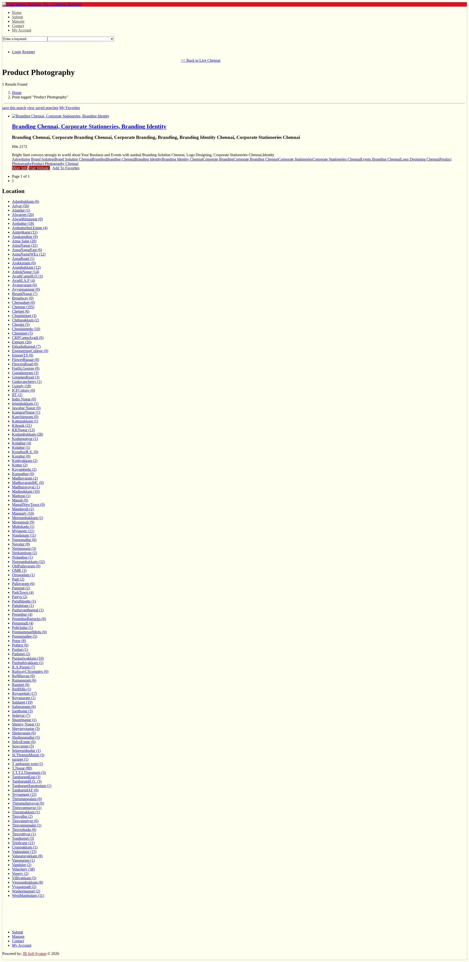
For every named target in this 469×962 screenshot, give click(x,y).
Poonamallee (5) (24, 636)
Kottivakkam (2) (24, 461)
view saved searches (42, 108)
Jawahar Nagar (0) (26, 408)
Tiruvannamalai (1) (26, 825)
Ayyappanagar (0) (26, 289)
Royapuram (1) (23, 698)
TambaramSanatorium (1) (31, 786)
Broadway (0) (22, 298)
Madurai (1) (21, 496)
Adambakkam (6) (25, 201)
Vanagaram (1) (23, 860)
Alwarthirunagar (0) (27, 219)
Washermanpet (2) (26, 891)
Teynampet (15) (24, 794)
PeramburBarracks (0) (29, 619)
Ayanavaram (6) (24, 285)
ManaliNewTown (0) (28, 504)
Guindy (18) (21, 386)
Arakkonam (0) (24, 263)
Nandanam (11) (24, 535)
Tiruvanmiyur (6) (25, 821)
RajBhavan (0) (23, 676)
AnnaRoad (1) (23, 258)
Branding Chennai (120, 159)
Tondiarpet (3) (23, 838)
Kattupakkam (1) (25, 421)
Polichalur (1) (22, 627)
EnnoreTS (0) (22, 355)
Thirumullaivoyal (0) (28, 803)
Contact (18, 26)
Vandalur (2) (21, 865)
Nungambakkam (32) (28, 562)
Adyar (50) (20, 206)
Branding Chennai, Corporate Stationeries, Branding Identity (89, 126)
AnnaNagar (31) (24, 245)
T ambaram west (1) (27, 764)
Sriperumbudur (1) (26, 750)
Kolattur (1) (21, 447)
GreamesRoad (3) (25, 377)
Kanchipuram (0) (25, 417)
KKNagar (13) (23, 430)
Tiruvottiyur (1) (24, 834)
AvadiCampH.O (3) (27, 276)
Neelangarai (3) (24, 548)
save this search (14, 108)
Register (28, 52)
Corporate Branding (218, 159)
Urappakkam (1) (24, 847)
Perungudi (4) (22, 623)
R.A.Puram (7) (23, 667)
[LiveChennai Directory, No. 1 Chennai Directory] (42, 4)
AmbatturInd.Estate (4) (29, 228)
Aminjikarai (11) (24, 232)
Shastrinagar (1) (24, 720)
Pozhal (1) (20, 649)
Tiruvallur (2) (22, 816)
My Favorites (69, 108)
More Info (20, 168)
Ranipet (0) (20, 685)
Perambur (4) (22, 614)
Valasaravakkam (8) (27, 856)
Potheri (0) (20, 645)
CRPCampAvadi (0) (27, 338)
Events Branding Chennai (380, 159)
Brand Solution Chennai (73, 159)
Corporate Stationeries (295, 159)
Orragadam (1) (23, 575)
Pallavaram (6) (23, 584)
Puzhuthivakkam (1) (27, 663)
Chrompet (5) (22, 333)
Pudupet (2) (21, 654)
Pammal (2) (21, 588)
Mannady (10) (23, 513)
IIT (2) (17, 395)
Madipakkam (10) (26, 491)
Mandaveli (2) (23, 509)
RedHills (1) (21, 689)
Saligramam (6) (24, 707)
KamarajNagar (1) (26, 412)
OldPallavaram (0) (26, 566)
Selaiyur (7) (21, 715)
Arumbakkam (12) (26, 267)
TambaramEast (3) (26, 777)
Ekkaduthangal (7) (26, 346)
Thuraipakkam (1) (26, 812)
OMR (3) (19, 570)
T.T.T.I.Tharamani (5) (29, 772)
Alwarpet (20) (23, 215)
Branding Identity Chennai (182, 159)
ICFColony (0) (23, 390)
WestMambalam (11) (28, 895)
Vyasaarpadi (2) (24, 887)
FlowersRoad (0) (25, 364)
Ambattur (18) (23, 223)
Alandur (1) (21, 210)
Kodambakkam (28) (27, 434)
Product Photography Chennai (55, 164)
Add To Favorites (65, 168)
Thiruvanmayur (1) (26, 808)
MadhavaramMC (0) (28, 483)
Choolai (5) (21, 324)
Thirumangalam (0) (27, 799)
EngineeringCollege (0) (30, 351)
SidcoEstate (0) (23, 742)
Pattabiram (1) (23, 606)
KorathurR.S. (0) (25, 452)
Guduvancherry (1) (27, 381)
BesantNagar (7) (24, 294)
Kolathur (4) (21, 443)
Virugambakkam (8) (27, 882)
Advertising (21, 159)
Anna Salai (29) (24, 241)
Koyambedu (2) (24, 469)
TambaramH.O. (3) (27, 781)
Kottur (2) (19, 465)
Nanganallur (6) (24, 540)
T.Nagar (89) (22, 768)
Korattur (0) (21, 456)
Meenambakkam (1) (27, 518)
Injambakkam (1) (25, 403)
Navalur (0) (21, 544)
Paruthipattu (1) (24, 601)
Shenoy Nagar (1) (26, 724)
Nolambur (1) (22, 557)
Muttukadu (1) (23, 526)
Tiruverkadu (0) (24, 830)
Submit (17, 17)
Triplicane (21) (23, 843)
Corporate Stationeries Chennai (336, 159)
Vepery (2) (20, 873)
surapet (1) (20, 759)
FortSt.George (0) (25, 368)
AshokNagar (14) (25, 272)
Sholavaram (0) (24, 733)
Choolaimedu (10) (26, 329)
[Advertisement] (91, 60)
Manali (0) (20, 500)
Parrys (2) (19, 597)
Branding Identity (148, 159)
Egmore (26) (22, 342)
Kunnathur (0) (23, 474)
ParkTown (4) (22, 592)
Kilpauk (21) (22, 425)
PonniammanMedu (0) (29, 632)
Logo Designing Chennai (419, 159)
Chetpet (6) (20, 311)
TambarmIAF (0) (25, 790)
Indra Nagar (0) (24, 399)
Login (16, 52)
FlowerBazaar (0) (25, 360)
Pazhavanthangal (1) (27, 610)
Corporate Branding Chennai (256, 159)
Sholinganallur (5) (26, 737)
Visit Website (39, 168)
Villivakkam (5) (24, 878)
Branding (99, 159)
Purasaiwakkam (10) (28, 658)
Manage (18, 21)
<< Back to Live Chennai (200, 60)
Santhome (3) (22, 711)
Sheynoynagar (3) (26, 729)
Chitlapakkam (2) (25, 320)
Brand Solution (42, 159)
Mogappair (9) (23, 522)
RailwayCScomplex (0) (30, 671)
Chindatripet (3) (24, 316)
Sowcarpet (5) (23, 746)
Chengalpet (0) (23, 302)
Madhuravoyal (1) (26, 487)
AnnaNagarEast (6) (27, 250)
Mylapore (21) (23, 531)
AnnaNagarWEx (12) (28, 254)
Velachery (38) (23, 869)
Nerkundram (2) (24, 553)
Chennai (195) (23, 307)
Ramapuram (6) (24, 680)
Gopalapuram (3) (25, 373)
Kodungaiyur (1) (25, 439)
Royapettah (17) (24, 693)
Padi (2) (18, 579)
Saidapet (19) (22, 702)
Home (16, 12)
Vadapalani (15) (24, 851)
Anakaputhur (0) (25, 237)
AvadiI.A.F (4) (23, 280)
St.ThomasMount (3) (28, 755)
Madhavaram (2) (25, 478)
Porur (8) (19, 641)
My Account (21, 30)
